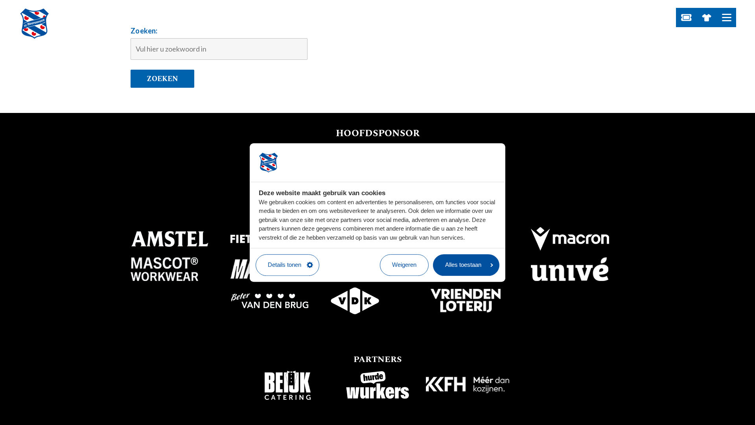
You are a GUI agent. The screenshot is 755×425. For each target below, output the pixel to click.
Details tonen (284, 264)
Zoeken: (144, 30)
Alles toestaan (463, 264)
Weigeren (404, 264)
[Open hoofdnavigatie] (726, 17)
